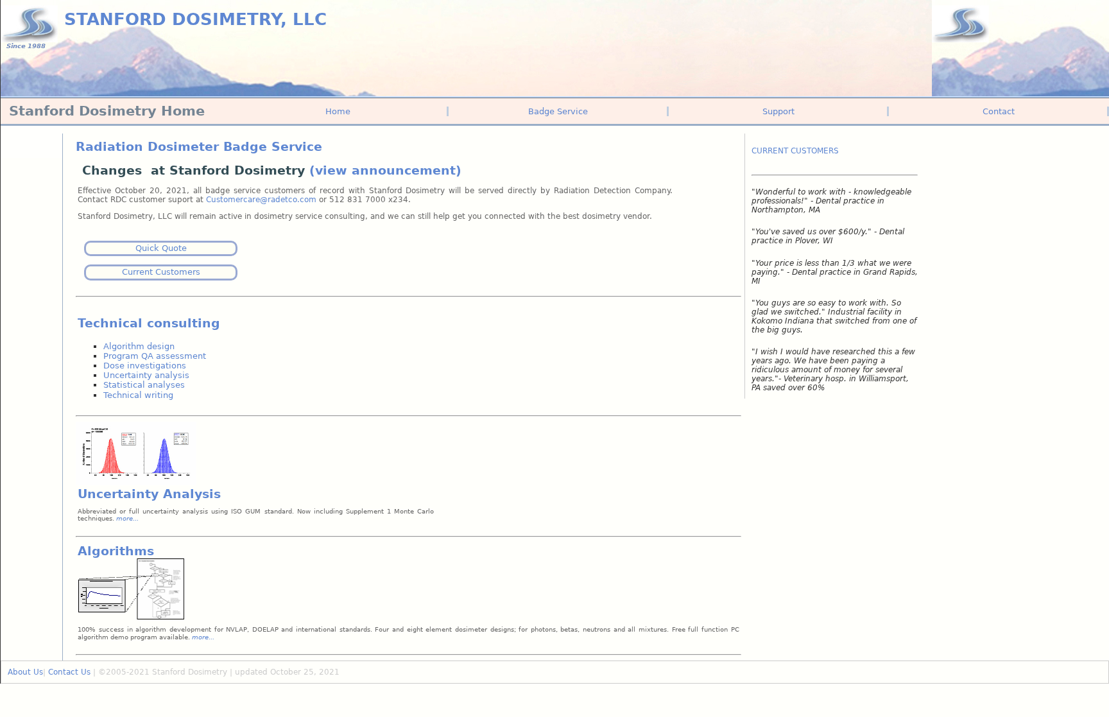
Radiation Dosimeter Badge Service (199, 146)
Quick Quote (161, 248)
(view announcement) (385, 170)
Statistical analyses (144, 385)
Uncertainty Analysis (149, 494)
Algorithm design (139, 346)
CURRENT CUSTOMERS (795, 150)
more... (203, 637)
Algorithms (116, 551)
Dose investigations (144, 365)
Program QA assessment (154, 356)
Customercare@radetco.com (262, 199)
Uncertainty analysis (146, 375)
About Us (25, 672)
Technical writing (138, 395)
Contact (999, 111)
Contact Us (69, 672)
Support (778, 111)
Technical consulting (149, 323)
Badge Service (558, 111)
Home (337, 111)
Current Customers (161, 272)
